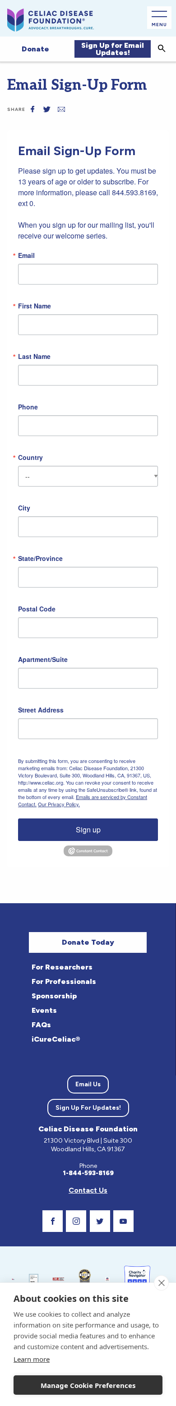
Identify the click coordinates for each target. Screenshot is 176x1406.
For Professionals (64, 981)
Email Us (88, 1084)
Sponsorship (54, 996)
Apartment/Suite (43, 659)
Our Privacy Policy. (59, 804)
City (24, 508)
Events (44, 1010)
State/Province (40, 558)
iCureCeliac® (56, 1039)
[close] (161, 1283)
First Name (34, 306)
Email (26, 255)
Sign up (88, 829)
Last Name (34, 356)
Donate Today (88, 942)
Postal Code (37, 609)
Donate (35, 49)
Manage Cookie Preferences (88, 1385)
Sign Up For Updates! (88, 1108)
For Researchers (62, 967)
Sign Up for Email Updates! (112, 49)
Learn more (32, 1359)
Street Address (41, 710)
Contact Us (88, 1190)
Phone (28, 407)
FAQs (41, 1024)
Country (30, 457)
